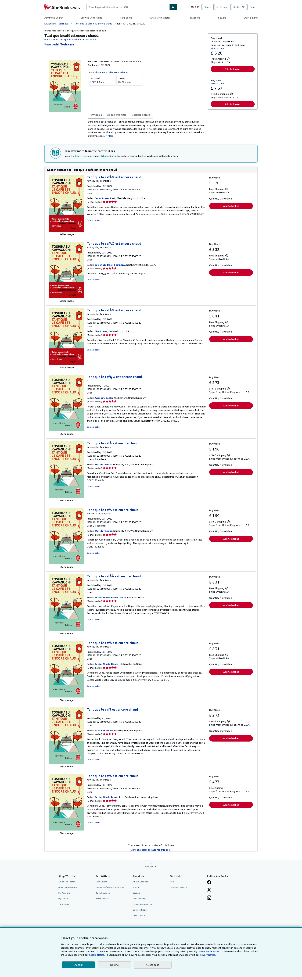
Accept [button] (78, 964)
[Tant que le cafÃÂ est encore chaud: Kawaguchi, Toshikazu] (66, 629)
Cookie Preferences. (209, 951)
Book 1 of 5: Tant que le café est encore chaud (70, 39)
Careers (136, 893)
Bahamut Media (104, 730)
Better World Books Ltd (109, 797)
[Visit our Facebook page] (209, 882)
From (97, 80)
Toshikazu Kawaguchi (83, 155)
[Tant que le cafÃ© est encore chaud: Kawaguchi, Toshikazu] (66, 230)
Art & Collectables (160, 17)
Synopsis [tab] (96, 114)
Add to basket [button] (233, 68)
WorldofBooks (103, 464)
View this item (217, 48)
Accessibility (139, 915)
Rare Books (126, 17)
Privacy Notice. (208, 954)
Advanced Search (53, 17)
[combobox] (127, 7)
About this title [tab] (117, 114)
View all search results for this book (151, 849)
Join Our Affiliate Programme (110, 887)
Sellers (222, 17)
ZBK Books (101, 331)
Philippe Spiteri (108, 155)
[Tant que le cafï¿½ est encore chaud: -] (66, 430)
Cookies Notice (140, 909)
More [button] (110, 135)
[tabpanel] (146, 129)
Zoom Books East (105, 198)
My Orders (63, 898)
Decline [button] (114, 964)
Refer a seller (102, 898)
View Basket (64, 904)
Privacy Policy (139, 898)
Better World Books (106, 663)
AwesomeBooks (104, 397)
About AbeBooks (141, 881)
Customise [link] (152, 964)
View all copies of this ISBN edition (108, 72)
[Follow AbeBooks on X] (209, 890)
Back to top (151, 866)
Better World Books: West (110, 597)
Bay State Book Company (110, 264)
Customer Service (178, 887)
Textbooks (194, 17)
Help (252, 7)
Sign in (207, 7)
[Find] (173, 7)
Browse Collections (91, 17)
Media (136, 887)
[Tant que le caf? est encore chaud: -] (66, 762)
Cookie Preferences (142, 904)
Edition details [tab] (141, 114)
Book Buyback (103, 893)
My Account (222, 7)
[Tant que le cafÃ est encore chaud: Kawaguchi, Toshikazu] (66, 496)
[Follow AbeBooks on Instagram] (209, 898)
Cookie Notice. (97, 954)
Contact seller (93, 220)
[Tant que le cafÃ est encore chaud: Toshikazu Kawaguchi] (66, 563)
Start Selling (251, 17)
